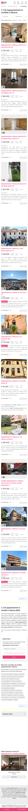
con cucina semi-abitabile (6, 699)
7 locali (2, 685)
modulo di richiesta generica (16, 408)
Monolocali (14, 20)
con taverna (21, 695)
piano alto (9, 676)
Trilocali (24, 20)
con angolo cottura (21, 697)
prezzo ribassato (9, 674)
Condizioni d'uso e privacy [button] (20, 806)
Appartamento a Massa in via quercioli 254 (11, 338)
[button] (15, 2)
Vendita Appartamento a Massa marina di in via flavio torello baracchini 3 (12, 483)
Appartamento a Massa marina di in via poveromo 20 (13, 46)
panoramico (19, 681)
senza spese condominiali (19, 674)
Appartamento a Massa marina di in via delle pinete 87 (13, 185)
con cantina (15, 695)
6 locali (23, 683)
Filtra (7, 809)
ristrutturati (11, 678)
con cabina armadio (18, 692)
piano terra (15, 676)
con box (3, 678)
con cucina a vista (12, 697)
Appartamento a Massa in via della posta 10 (13, 382)
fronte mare (3, 676)
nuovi (7, 678)
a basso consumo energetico (7, 692)
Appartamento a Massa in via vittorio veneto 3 (11, 438)
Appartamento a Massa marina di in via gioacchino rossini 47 (13, 137)
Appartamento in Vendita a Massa (14, 775)
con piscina (13, 681)
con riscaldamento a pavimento (7, 690)
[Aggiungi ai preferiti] (11, 64)
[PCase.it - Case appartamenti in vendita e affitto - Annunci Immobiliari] (4, 2)
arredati (3, 695)
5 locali (19, 683)
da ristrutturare (14, 683)
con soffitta (15, 699)
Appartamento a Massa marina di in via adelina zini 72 (13, 92)
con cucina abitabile (5, 681)
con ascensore (4, 697)
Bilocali (20, 20)
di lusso (3, 674)
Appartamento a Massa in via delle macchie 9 (13, 574)
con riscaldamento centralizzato (7, 688)
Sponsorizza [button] (6, 64)
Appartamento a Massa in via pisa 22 (13, 530)
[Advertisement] (14, 215)
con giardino (8, 685)
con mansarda (9, 695)
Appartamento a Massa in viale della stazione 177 (12, 250)
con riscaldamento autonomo (18, 685)
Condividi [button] (24, 6)
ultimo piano (20, 676)
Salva (14, 657)
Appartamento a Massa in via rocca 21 (13, 293)
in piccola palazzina (5, 683)
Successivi (22, 598)
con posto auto (18, 690)
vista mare (17, 678)
